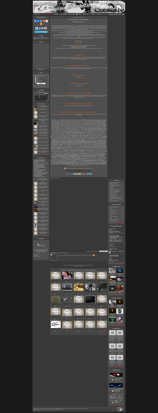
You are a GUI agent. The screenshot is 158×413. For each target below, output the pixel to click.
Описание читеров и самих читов (86, 127)
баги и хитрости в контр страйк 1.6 (87, 154)
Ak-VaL (110, 229)
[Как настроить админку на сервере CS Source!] (36, 200)
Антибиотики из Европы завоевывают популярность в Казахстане (40, 167)
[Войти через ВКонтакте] (38, 21)
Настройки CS (113, 195)
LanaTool (112, 305)
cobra (84, 168)
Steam (111, 214)
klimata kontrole (117, 240)
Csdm (38, 79)
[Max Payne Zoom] (36, 110)
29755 (55, 282)
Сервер (111, 186)
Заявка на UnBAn (113, 210)
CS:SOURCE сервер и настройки (116, 198)
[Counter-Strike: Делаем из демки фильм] (36, 215)
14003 (89, 318)
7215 (119, 315)
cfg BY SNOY (43, 123)
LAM (112, 322)
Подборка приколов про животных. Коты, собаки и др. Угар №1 (112, 350)
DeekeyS (120, 322)
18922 (101, 293)
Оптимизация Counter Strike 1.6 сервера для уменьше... (43, 225)
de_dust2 (99, 122)
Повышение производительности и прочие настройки (43, 183)
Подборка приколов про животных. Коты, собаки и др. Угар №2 (119, 350)
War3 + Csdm (39, 80)
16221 (55, 293)
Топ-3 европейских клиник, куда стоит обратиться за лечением (41, 173)
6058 (112, 306)
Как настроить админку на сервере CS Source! (43, 199)
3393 (112, 284)
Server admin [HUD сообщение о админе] (43, 130)
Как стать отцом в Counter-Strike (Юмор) (43, 195)
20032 (78, 318)
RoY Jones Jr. (112, 211)
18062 (78, 282)
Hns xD (38, 82)
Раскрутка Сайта (113, 194)
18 (39, 99)
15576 (66, 330)
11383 (67, 282)
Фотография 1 (120, 273)
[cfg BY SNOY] (36, 124)
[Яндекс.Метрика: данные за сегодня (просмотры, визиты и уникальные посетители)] (41, 245)
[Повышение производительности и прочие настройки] (36, 185)
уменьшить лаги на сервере (92, 140)
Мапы (111, 208)
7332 (119, 353)
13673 (66, 293)
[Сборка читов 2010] (36, 135)
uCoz (39, 410)
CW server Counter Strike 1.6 (43, 191)
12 (58, 282)
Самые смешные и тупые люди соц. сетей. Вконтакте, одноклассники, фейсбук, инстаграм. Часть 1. (112, 338)
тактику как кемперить (90, 123)
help (111, 217)
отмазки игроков (54, 146)
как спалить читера (58, 129)
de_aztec (70, 123)
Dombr (110, 249)
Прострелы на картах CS (115, 197)
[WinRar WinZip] (36, 114)
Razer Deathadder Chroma (119, 291)
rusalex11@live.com (60, 409)
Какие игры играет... (114, 216)
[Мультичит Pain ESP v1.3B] (36, 140)
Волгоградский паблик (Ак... (120, 305)
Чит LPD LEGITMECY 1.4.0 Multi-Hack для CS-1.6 (43, 132)
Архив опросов (43, 85)
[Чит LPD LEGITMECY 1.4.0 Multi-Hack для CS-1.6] (36, 134)
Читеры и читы (113, 183)
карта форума (48, 408)
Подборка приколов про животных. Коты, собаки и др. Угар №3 (112, 362)
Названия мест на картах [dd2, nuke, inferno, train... (43, 209)
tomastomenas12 (113, 235)
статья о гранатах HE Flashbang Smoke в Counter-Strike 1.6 (66, 136)
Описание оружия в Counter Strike (78, 133)
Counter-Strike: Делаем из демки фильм (43, 213)
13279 (101, 306)
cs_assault (65, 123)
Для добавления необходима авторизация (41, 69)
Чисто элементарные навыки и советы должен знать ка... (43, 187)
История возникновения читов (72, 128)
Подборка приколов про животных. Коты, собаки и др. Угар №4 (119, 362)
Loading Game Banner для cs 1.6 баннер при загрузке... (43, 120)
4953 (112, 274)
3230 (119, 274)
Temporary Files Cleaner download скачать (43, 126)
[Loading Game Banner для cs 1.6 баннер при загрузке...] (36, 121)
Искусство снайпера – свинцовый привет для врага (43, 228)
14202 (55, 319)
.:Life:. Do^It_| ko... (119, 314)
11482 (101, 282)
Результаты (38, 85)
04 (84, 17)
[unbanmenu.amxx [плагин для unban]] (36, 118)
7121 (112, 353)
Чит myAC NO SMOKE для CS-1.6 (43, 106)
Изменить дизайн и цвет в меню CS (43, 152)
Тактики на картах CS (114, 182)
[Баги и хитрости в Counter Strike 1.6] (36, 219)
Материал (65, 252)
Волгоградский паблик (112, 314)
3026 (112, 292)
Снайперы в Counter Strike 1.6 (69, 157)
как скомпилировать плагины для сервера (69, 143)
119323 (73, 168)
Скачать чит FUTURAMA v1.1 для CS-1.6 (43, 148)
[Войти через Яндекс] (44, 21)
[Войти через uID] (35, 21)
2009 (77, 17)
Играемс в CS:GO (112, 291)
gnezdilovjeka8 (113, 255)
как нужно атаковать (71, 124)
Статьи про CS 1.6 (113, 200)
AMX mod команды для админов (70, 144)
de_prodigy (53, 123)
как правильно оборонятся (60, 124)
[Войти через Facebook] (41, 21)
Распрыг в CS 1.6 (113, 192)
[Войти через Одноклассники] (41, 24)
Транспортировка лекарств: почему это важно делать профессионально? (40, 170)
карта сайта (42, 408)
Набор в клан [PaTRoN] (114, 256)
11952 (89, 282)
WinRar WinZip (43, 112)
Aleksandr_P (112, 248)
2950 (119, 283)
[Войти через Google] (46, 21)
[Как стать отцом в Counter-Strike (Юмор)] (36, 196)
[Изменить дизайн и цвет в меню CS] (36, 153)
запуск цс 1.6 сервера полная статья (86, 143)
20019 (78, 293)
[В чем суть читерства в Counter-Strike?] (36, 234)
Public (38, 78)
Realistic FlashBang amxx (43, 141)
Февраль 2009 (41, 92)
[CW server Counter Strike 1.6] (36, 192)
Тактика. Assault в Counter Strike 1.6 (43, 205)
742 (110, 244)
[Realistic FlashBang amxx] (36, 143)
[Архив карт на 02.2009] (36, 146)
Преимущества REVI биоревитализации (39, 175)
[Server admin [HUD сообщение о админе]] (36, 130)
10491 (66, 318)
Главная (74, 17)
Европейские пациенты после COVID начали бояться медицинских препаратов (40, 164)
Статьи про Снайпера (114, 191)
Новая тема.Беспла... (114, 219)
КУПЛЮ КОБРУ (112, 246)
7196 (112, 315)
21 (44, 99)
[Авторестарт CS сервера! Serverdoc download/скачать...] (36, 223)
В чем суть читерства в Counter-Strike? (43, 233)
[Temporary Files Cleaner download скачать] (36, 128)
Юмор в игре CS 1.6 (71, 145)
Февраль (81, 17)
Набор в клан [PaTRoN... (117, 389)
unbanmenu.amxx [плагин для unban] (43, 116)
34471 (101, 318)
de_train (57, 123)
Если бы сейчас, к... (114, 213)
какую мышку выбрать (91, 155)
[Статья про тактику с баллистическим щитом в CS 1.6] (36, 180)
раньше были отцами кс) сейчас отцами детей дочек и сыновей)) (115, 232)
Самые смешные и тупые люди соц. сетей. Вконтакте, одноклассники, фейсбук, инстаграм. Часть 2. (119, 338)
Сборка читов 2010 (43, 135)
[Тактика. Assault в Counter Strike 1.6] (36, 206)
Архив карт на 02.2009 (43, 145)
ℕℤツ (120, 378)
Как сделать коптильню (40, 176)
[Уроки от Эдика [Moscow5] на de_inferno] (36, 203)
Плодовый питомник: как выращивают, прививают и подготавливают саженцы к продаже (39, 161)
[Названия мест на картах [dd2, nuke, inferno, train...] (36, 211)
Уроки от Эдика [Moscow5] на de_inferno (43, 202)
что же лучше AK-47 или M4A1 (96, 135)
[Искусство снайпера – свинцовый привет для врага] (36, 230)
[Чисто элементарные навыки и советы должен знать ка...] (36, 189)
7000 (112, 323)
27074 (89, 293)
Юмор (111, 188)
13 (42, 97)
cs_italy (61, 123)
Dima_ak (111, 228)
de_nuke (103, 122)
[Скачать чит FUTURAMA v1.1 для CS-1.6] (36, 149)
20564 (89, 330)
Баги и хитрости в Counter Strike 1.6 (43, 217)
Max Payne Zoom (43, 109)
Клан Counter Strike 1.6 (114, 378)
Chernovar (112, 273)
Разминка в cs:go (119, 282)
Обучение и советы (114, 189)
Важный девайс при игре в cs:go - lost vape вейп (112, 282)
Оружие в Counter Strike (114, 185)
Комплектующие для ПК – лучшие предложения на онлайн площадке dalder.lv (116, 237)
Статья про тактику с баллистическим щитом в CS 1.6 (43, 179)
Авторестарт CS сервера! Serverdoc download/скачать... (43, 221)
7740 (119, 323)
